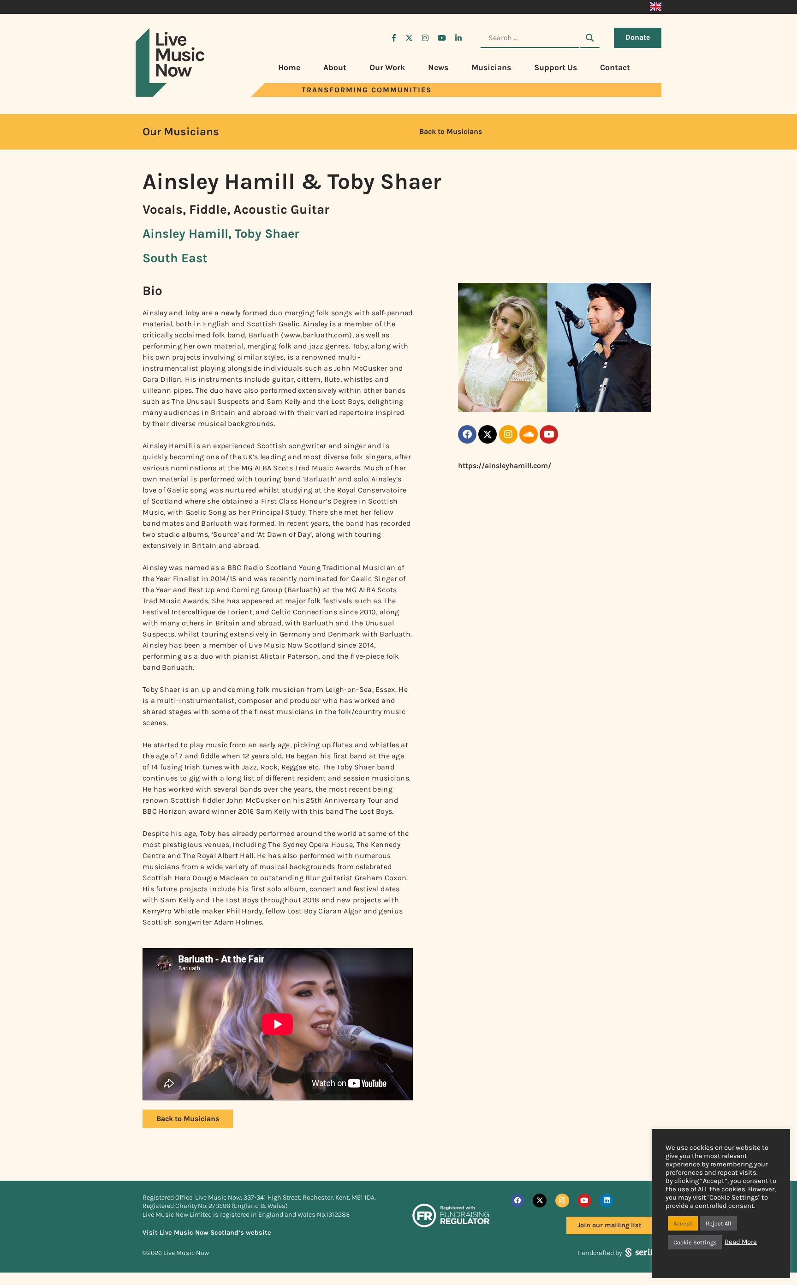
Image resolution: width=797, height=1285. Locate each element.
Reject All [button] (719, 1223)
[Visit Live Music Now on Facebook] (394, 38)
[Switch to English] (655, 7)
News (438, 67)
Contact (615, 67)
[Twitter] (487, 434)
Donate (637, 37)
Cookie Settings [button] (695, 1242)
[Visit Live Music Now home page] (170, 94)
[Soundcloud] (528, 434)
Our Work (387, 67)
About (334, 67)
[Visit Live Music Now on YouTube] (442, 38)
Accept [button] (682, 1223)
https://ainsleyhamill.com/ (504, 465)
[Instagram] (508, 434)
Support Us (555, 67)
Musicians (491, 67)
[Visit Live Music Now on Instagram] (425, 38)
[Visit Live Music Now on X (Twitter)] (409, 38)
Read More (741, 1242)
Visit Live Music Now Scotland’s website (207, 1233)
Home (289, 67)
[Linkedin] (606, 1200)
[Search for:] (530, 38)
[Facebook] (467, 434)
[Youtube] (549, 434)
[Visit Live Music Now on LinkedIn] (458, 38)
